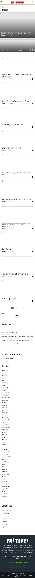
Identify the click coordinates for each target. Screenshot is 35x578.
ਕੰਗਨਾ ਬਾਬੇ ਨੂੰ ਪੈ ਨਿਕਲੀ (9, 299)
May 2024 (4, 437)
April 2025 (4, 410)
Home (3, 7)
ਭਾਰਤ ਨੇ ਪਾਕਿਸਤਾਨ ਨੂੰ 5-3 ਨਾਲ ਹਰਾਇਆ (15, 274)
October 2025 (5, 395)
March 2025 (5, 412)
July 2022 (4, 491)
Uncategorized (7, 510)
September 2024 (6, 427)
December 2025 (6, 390)
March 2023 (5, 471)
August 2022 (5, 489)
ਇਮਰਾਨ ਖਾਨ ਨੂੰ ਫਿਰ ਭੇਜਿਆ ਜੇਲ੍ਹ (12, 125)
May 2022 (4, 496)
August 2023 (5, 459)
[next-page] (22, 308)
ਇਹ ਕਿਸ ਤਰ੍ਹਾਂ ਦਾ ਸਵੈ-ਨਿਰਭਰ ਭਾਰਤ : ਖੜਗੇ (11, 329)
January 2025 (5, 417)
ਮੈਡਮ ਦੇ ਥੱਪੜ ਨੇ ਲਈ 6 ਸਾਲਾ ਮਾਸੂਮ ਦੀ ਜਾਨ (15, 101)
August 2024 (5, 429)
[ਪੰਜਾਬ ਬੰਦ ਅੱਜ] (17, 239)
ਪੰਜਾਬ (4, 519)
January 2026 (5, 388)
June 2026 (4, 375)
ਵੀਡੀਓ (4, 527)
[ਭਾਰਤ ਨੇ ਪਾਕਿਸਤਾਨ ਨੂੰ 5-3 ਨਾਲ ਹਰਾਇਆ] (17, 263)
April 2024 (4, 439)
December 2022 (6, 479)
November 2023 (6, 452)
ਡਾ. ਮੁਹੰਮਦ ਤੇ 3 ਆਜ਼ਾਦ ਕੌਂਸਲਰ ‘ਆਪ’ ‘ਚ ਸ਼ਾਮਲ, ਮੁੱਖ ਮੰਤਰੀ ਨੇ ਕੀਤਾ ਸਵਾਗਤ (17, 336)
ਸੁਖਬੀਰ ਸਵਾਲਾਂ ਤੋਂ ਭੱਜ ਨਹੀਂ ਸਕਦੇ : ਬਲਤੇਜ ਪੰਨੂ (11, 332)
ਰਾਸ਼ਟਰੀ (5, 524)
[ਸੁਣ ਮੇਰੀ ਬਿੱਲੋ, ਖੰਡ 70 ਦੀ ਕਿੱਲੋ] (17, 138)
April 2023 (4, 469)
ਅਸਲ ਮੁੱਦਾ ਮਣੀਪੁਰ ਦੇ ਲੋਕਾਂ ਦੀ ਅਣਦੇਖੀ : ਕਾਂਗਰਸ (17, 199)
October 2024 (5, 425)
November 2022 (6, 481)
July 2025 (4, 402)
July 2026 (4, 373)
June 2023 (4, 464)
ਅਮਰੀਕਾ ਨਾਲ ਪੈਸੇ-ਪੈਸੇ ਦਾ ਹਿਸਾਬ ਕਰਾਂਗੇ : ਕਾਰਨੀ (12, 344)
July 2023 (4, 462)
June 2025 (4, 405)
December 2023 (6, 449)
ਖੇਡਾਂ (4, 516)
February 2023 (5, 474)
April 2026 (4, 380)
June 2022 (4, 494)
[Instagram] (15, 566)
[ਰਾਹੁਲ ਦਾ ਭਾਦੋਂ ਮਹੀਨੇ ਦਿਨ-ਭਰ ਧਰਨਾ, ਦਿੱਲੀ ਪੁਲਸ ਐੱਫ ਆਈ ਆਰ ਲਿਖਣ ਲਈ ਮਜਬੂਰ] (17, 65)
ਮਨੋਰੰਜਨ (5, 521)
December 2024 (6, 420)
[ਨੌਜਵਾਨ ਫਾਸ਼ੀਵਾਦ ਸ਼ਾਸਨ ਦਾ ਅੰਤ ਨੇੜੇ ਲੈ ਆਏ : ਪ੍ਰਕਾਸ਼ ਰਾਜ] (17, 213)
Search (3, 313)
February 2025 (5, 415)
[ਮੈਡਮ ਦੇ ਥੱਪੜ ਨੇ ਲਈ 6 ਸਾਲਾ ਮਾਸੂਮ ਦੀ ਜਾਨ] (17, 90)
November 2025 (6, 393)
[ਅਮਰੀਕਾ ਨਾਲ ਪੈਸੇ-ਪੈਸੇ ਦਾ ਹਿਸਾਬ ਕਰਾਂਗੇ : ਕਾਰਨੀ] (14, 48)
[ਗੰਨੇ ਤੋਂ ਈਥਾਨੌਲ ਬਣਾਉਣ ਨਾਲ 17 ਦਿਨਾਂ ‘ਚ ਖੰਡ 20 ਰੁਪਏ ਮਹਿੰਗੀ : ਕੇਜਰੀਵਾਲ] (17, 162)
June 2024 (4, 434)
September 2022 (6, 486)
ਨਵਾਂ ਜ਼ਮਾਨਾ (3, 35)
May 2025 (4, 407)
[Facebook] (11, 566)
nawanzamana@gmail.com (20, 562)
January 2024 (5, 447)
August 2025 (5, 400)
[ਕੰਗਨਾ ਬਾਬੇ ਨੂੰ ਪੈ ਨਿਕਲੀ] (17, 288)
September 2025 (6, 397)
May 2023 (4, 466)
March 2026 (5, 383)
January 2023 (5, 476)
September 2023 (6, 457)
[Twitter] (19, 566)
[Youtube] (24, 566)
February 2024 (5, 444)
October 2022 (5, 484)
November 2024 (6, 422)
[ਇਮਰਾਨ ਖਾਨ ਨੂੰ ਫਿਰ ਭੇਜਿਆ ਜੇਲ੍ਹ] (17, 115)
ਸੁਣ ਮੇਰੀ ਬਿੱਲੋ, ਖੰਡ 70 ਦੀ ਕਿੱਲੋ (11, 148)
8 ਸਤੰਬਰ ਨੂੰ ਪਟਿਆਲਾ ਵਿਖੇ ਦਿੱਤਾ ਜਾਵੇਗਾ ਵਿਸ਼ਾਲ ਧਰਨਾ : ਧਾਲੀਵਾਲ (15, 340)
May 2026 (4, 378)
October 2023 (5, 454)
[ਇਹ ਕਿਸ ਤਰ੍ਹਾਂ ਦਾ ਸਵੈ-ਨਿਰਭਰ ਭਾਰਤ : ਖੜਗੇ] (17, 25)
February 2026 (5, 385)
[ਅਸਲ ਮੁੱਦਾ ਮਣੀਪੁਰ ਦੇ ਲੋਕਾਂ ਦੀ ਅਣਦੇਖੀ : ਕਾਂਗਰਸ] (17, 188)
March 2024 (5, 442)
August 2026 (5, 370)
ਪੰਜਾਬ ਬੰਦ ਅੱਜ (6, 249)
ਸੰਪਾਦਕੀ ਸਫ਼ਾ (6, 513)
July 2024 (4, 432)
